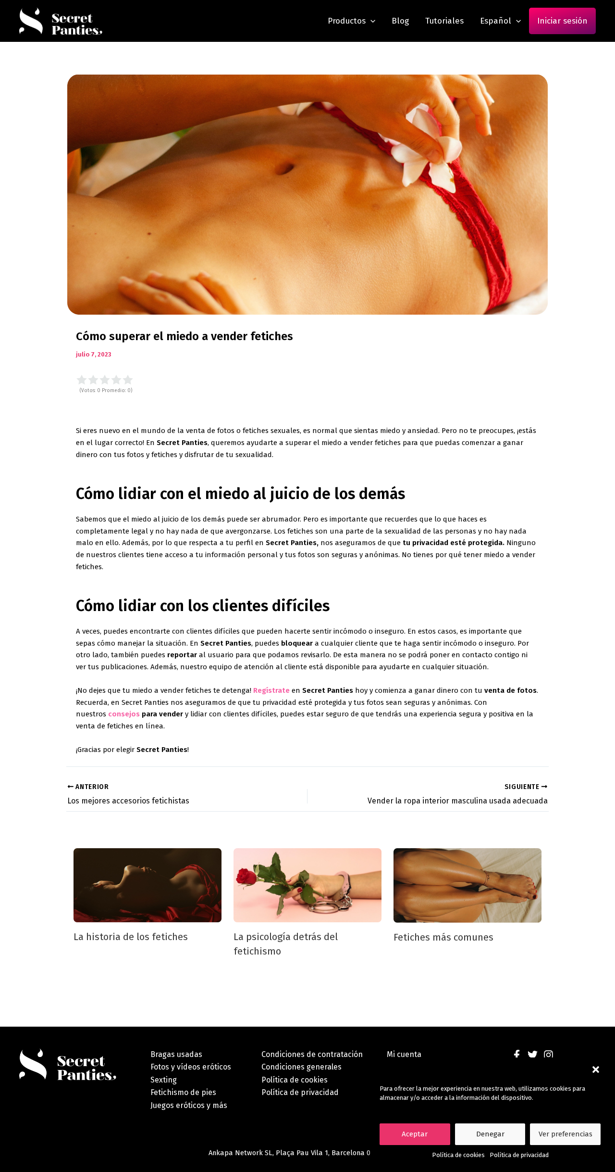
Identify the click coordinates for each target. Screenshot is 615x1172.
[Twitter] (533, 1055)
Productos (347, 21)
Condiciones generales (301, 1066)
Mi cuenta (404, 1054)
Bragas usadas (176, 1054)
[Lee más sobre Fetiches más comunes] (467, 885)
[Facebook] (517, 1055)
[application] (370, 21)
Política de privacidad (519, 1155)
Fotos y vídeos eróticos (190, 1066)
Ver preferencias (565, 1134)
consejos (124, 714)
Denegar (490, 1134)
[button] (596, 1069)
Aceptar (415, 1134)
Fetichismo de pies (183, 1092)
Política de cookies (458, 1155)
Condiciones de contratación (312, 1054)
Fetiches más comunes (443, 937)
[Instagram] (548, 1055)
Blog (400, 21)
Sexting (163, 1079)
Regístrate (272, 690)
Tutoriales (444, 21)
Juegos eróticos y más (188, 1105)
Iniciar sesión (562, 21)
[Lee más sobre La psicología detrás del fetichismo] (307, 884)
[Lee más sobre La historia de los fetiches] (147, 884)
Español (495, 21)
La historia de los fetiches (131, 937)
